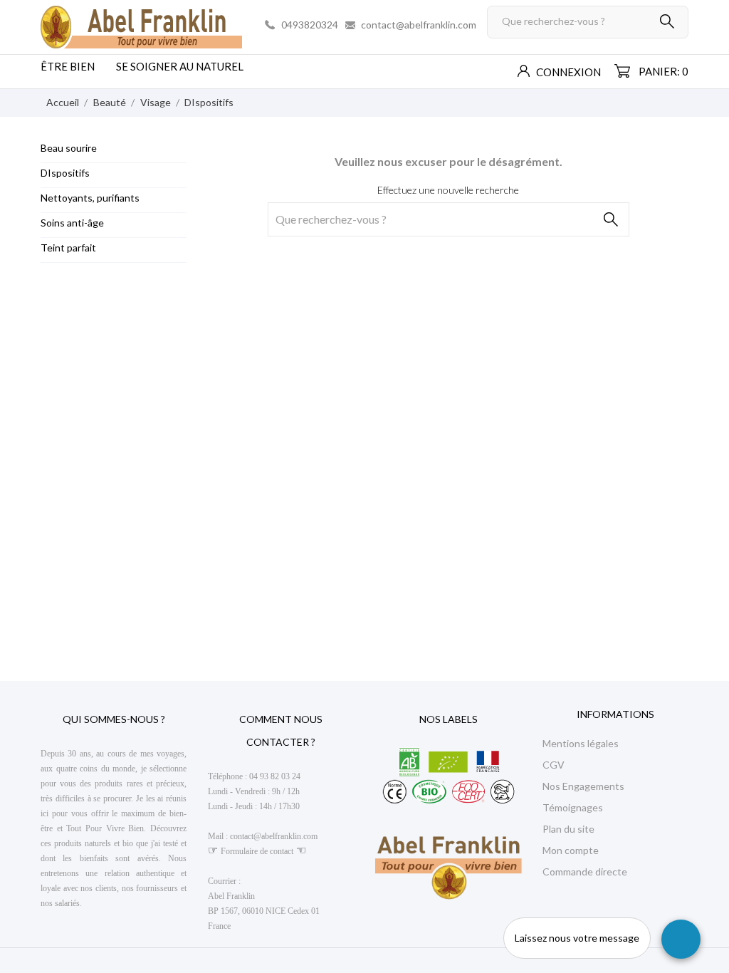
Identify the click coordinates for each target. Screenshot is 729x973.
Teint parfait (68, 247)
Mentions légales (580, 743)
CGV (553, 765)
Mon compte (570, 850)
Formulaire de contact (257, 851)
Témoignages (572, 807)
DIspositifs (65, 173)
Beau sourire (69, 148)
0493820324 (309, 25)
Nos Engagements (583, 786)
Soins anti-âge (72, 223)
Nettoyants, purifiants (90, 198)
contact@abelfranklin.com (418, 25)
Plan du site (568, 829)
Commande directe (584, 871)
